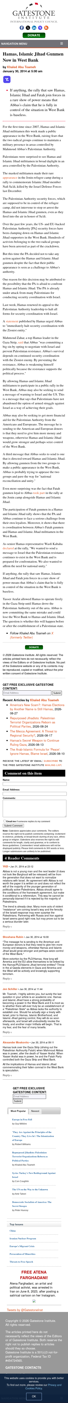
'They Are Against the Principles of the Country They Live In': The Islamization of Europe (33, 1136)
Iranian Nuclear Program (23, 1238)
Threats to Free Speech (21, 1261)
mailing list (53, 765)
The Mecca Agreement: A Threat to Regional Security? (33, 733)
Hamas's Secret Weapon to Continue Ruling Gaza (34, 742)
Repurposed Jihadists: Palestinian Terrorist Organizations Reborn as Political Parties (32, 722)
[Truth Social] (7, 82)
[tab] (18, 1111)
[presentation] (18, 1111)
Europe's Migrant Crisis (22, 1246)
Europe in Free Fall (22, 1119)
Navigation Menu (14, 43)
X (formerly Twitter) (31, 635)
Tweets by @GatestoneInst (25, 1310)
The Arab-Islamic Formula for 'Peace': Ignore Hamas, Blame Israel (35, 751)
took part (39, 493)
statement (12, 321)
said (20, 342)
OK (34, 1396)
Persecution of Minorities (22, 1254)
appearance (10, 177)
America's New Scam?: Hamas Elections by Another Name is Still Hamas (37, 707)
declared (8, 548)
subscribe (51, 760)
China (13, 1230)
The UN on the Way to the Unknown (30, 1189)
